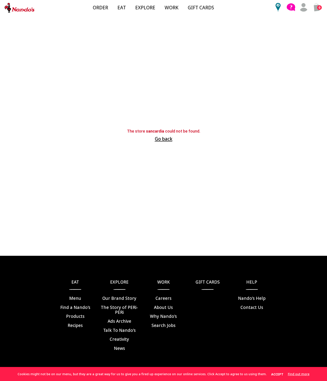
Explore (145, 7)
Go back (163, 139)
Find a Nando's (75, 307)
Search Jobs (163, 325)
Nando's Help (252, 298)
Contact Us (251, 307)
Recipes (75, 325)
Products (75, 316)
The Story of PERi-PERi (119, 309)
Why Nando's (163, 316)
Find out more (298, 374)
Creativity (119, 339)
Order (100, 7)
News (119, 348)
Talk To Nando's (119, 330)
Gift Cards (201, 7)
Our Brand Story (119, 298)
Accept (277, 374)
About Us (163, 307)
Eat (121, 7)
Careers (163, 298)
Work (171, 7)
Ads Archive (119, 321)
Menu (75, 298)
